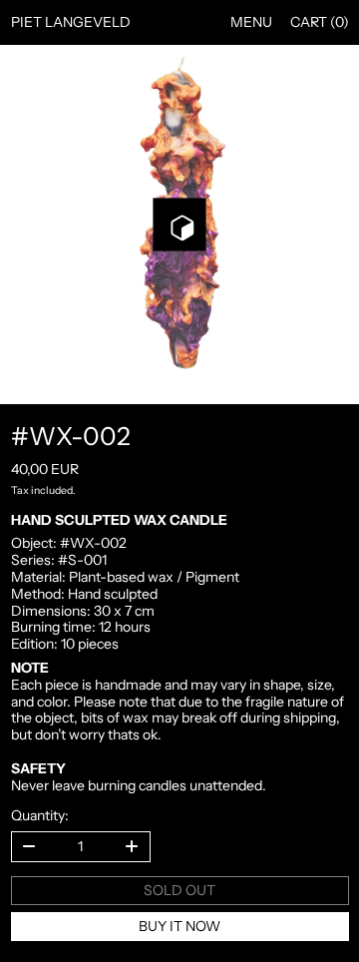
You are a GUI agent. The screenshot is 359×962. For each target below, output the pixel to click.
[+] (133, 846)
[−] (29, 846)
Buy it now (179, 926)
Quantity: (40, 815)
